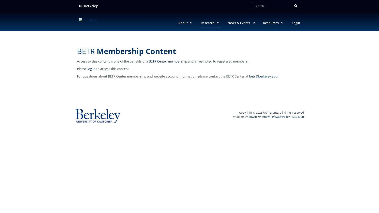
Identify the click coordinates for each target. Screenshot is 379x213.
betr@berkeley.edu (263, 76)
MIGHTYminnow (259, 117)
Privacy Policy (281, 117)
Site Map (298, 117)
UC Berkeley (88, 6)
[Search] (296, 6)
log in (91, 69)
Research (208, 23)
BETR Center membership (168, 61)
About (183, 23)
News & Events (239, 23)
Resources (271, 23)
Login (296, 23)
